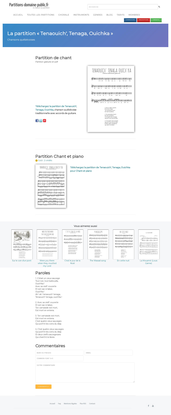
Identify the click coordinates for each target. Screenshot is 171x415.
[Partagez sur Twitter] (40, 120)
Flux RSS (83, 403)
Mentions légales (70, 403)
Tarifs (121, 15)
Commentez (43, 386)
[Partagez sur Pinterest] (44, 120)
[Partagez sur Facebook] (37, 120)
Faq (59, 403)
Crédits (156, 19)
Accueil (18, 15)
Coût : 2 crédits (45, 160)
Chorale (63, 15)
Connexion (130, 19)
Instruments (81, 15)
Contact (92, 403)
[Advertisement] (59, 84)
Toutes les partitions (40, 15)
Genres (97, 15)
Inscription (143, 19)
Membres (134, 15)
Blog (109, 15)
